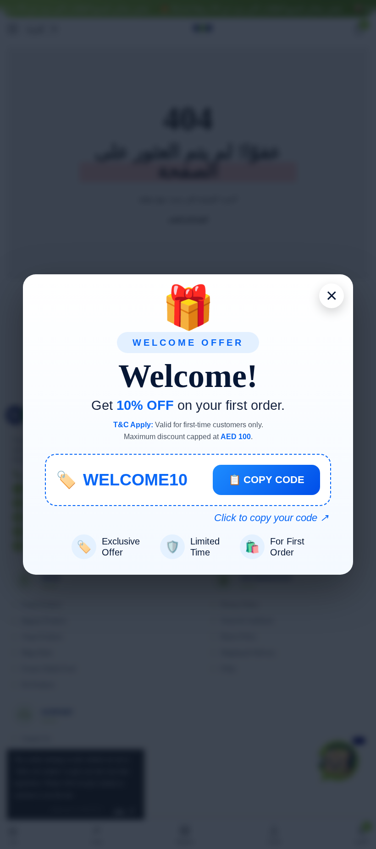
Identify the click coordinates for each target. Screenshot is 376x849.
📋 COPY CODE (266, 479)
